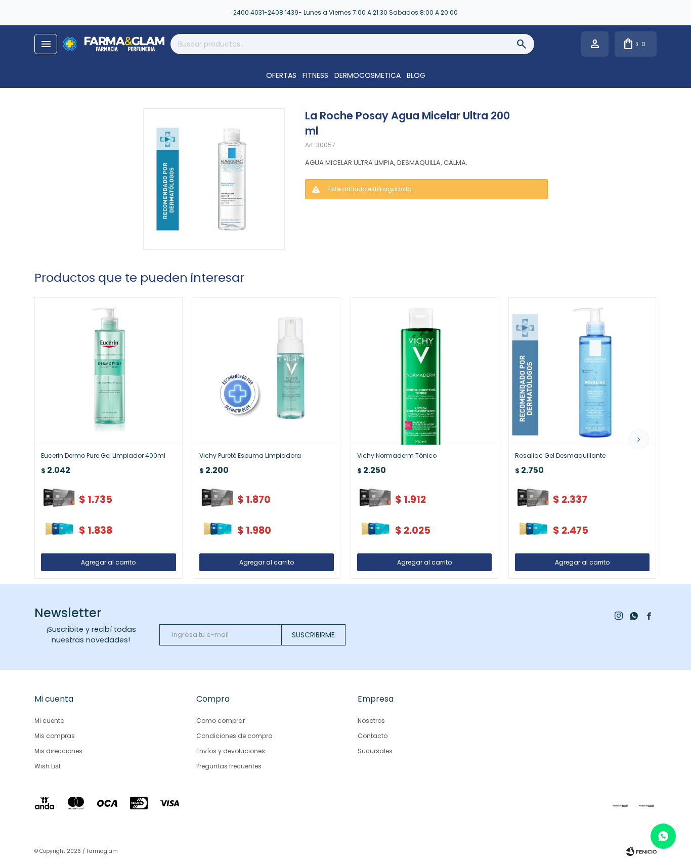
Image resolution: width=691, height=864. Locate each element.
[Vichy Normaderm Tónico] (424, 371)
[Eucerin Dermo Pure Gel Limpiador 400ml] (108, 371)
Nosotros (371, 720)
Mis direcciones (58, 751)
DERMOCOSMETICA (367, 75)
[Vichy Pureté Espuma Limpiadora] (266, 371)
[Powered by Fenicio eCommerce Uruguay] (641, 851)
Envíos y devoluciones (230, 751)
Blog (416, 75)
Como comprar (220, 720)
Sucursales (375, 751)
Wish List (47, 766)
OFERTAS (281, 75)
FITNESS (315, 75)
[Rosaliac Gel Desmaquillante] (582, 371)
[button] (639, 439)
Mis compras (54, 735)
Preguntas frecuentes (229, 766)
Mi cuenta (49, 720)
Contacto (372, 735)
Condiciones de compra (234, 735)
